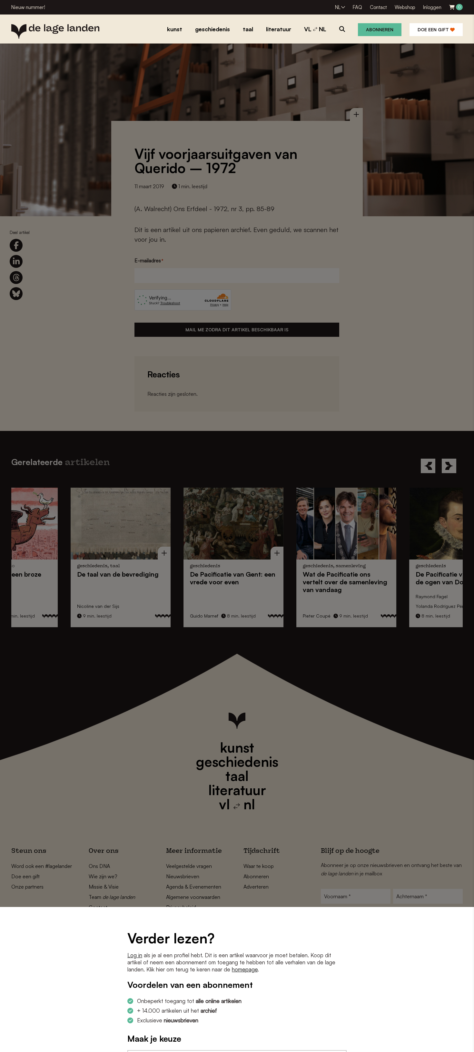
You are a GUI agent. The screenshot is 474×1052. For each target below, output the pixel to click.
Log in (134, 955)
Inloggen (432, 7)
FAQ (357, 7)
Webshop (405, 7)
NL (338, 7)
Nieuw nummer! (28, 7)
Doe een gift (434, 29)
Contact (378, 7)
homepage (245, 969)
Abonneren (379, 29)
